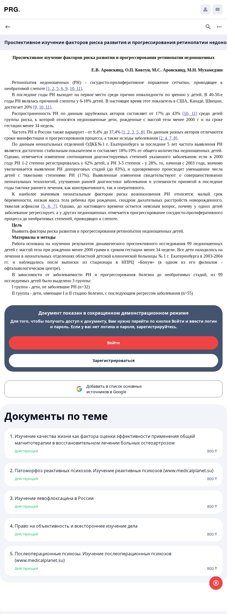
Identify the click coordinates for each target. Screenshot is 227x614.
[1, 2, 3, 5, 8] (133, 132)
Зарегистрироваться (113, 360)
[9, (35, 107)
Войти (113, 342)
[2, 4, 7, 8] (168, 138)
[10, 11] (189, 113)
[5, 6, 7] (49, 206)
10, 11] (76, 88)
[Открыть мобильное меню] (218, 9)
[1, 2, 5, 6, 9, (57, 88)
